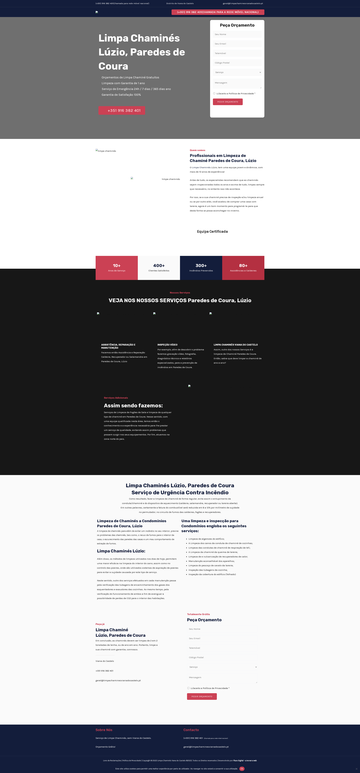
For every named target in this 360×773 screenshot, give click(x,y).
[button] (218, 12)
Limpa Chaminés (201, 167)
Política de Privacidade (132, 760)
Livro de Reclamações (112, 760)
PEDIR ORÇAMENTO (227, 101)
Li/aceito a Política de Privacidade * (236, 93)
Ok (242, 769)
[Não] (356, 768)
